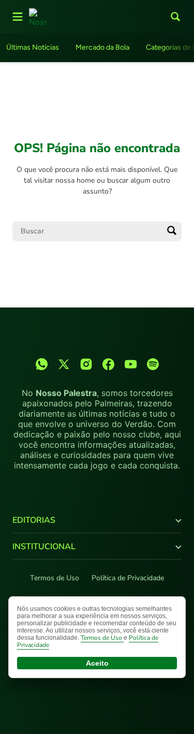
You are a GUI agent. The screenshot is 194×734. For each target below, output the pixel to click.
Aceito (97, 663)
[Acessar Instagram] (86, 364)
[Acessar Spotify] (153, 364)
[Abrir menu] (17, 16)
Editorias (33, 520)
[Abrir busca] (175, 16)
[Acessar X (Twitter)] (64, 364)
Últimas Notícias (32, 47)
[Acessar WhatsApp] (42, 364)
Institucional (44, 546)
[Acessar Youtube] (131, 364)
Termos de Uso (54, 578)
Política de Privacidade (128, 578)
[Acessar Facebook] (108, 364)
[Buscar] (172, 231)
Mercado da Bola (102, 47)
